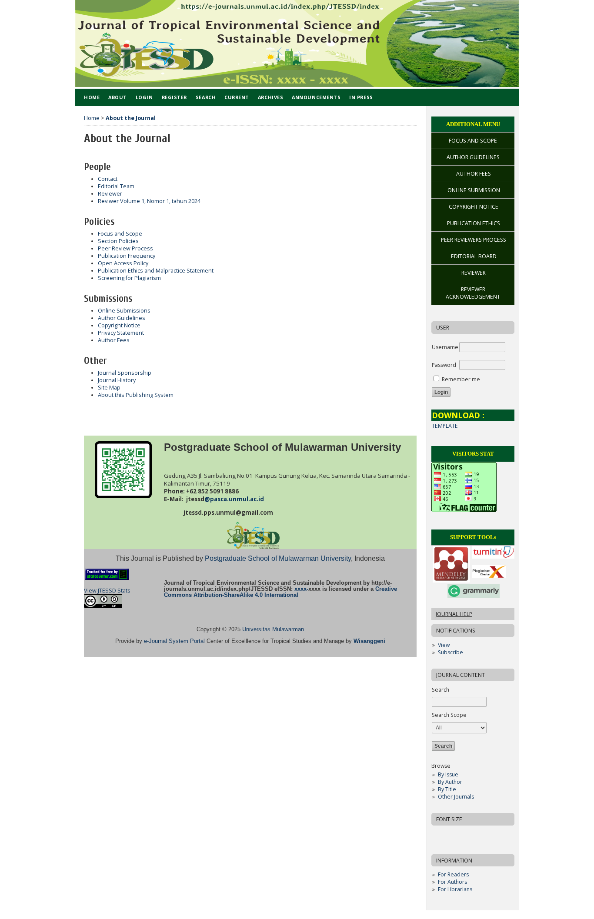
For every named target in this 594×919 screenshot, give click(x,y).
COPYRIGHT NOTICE (473, 206)
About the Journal (131, 118)
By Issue (448, 774)
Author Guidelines (121, 318)
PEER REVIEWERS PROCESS (473, 239)
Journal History (117, 380)
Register (174, 97)
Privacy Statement (121, 332)
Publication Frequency (126, 256)
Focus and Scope (120, 233)
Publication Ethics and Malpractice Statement (156, 270)
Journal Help (454, 614)
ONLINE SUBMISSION (473, 190)
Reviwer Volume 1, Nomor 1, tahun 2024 (149, 201)
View (444, 645)
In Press (361, 97)
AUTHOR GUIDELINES (473, 157)
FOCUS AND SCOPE (473, 140)
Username (445, 347)
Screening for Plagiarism (129, 278)
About (117, 97)
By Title (447, 789)
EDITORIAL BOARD (474, 256)
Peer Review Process (125, 248)
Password (444, 365)
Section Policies (118, 241)
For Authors (452, 882)
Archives (270, 97)
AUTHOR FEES (473, 173)
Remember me (461, 379)
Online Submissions (124, 310)
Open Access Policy (123, 263)
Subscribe (450, 652)
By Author (450, 782)
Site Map (109, 387)
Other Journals (456, 796)
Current (236, 97)
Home (92, 97)
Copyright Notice (119, 325)
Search (206, 97)
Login (144, 97)
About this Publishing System (136, 395)
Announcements (316, 97)
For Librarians (455, 889)
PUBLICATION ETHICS (473, 223)
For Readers (453, 874)
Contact (107, 179)
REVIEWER (473, 272)
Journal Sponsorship (124, 372)
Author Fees (114, 340)
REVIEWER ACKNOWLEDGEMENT (473, 293)
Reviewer (110, 193)
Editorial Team (116, 186)
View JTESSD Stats (107, 590)
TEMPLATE (445, 426)
